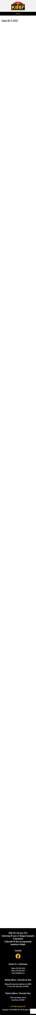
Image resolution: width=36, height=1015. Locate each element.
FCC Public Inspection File (18, 1006)
